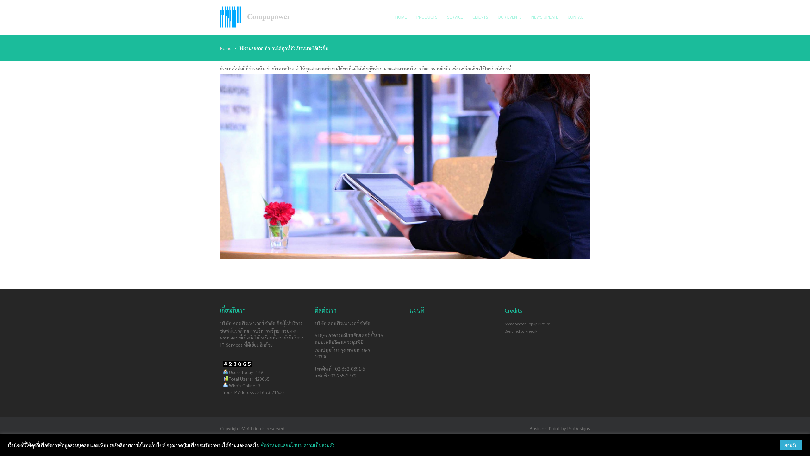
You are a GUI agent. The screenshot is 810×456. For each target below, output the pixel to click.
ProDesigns (578, 428)
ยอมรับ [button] (791, 445)
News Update (544, 17)
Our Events (510, 17)
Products (427, 17)
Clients (480, 17)
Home (401, 17)
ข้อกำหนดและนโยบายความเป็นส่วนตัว (298, 445)
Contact (576, 17)
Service (455, 17)
